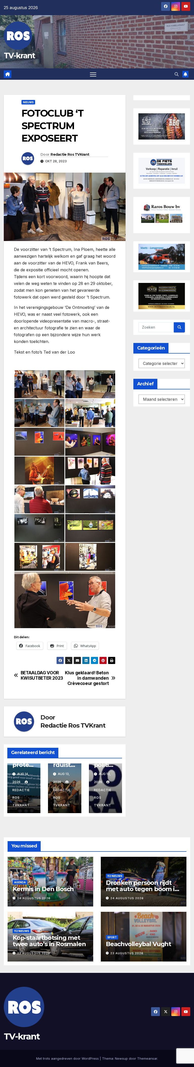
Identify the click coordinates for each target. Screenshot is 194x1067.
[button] (177, 74)
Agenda (20, 882)
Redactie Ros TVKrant (70, 154)
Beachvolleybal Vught (138, 944)
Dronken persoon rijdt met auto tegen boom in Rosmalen (142, 889)
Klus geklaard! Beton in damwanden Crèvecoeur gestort (87, 678)
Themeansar (147, 1058)
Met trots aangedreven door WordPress (68, 1058)
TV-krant (19, 55)
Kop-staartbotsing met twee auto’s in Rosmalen (49, 941)
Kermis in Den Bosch (43, 889)
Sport (112, 937)
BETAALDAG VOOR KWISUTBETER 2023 (42, 675)
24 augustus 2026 (34, 898)
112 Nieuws (114, 875)
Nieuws (28, 102)
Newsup (121, 1058)
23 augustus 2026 (33, 953)
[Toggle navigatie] (93, 74)
